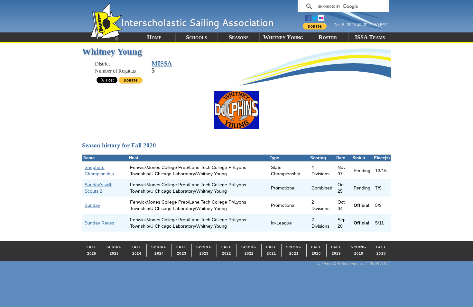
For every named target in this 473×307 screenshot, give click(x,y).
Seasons (238, 37)
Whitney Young (283, 37)
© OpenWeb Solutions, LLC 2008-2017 (353, 263)
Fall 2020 (143, 145)
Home (154, 37)
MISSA (162, 63)
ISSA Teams (370, 37)
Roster (328, 37)
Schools (196, 37)
